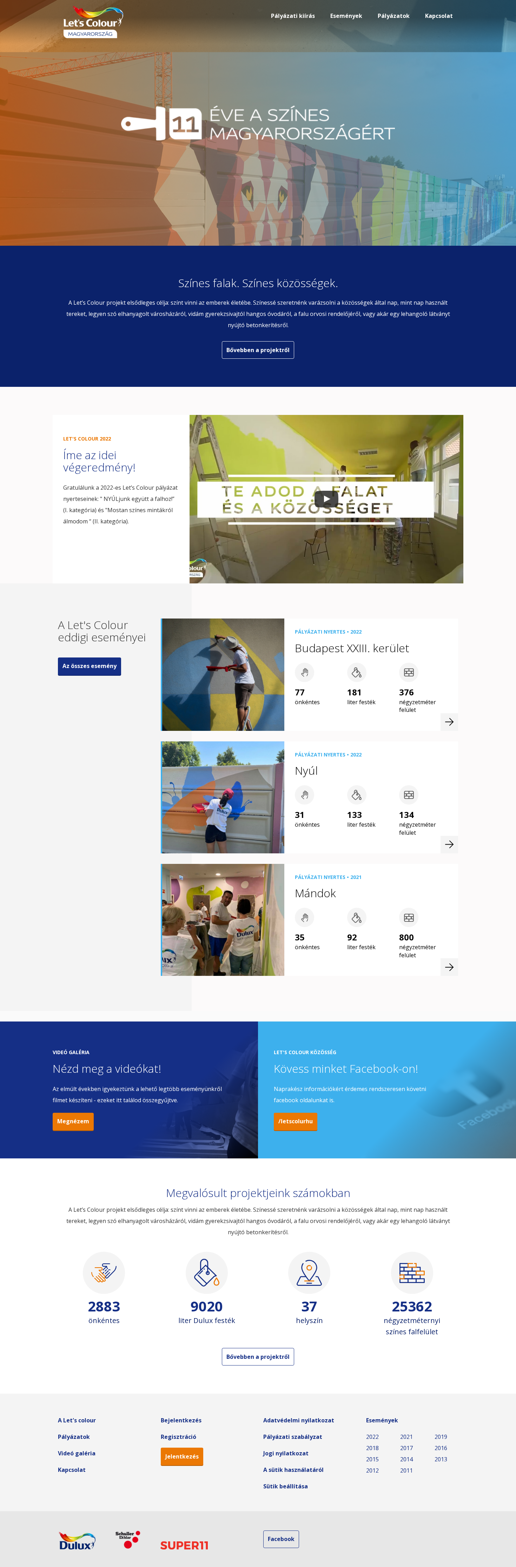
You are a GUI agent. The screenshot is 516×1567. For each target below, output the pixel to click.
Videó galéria (76, 1453)
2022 (372, 1437)
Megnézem (73, 1121)
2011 (406, 1470)
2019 (441, 1437)
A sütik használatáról (293, 1470)
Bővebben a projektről (258, 350)
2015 (372, 1459)
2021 (406, 1437)
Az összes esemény (89, 666)
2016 (441, 1448)
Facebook (281, 1539)
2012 (372, 1470)
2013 (441, 1459)
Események (346, 16)
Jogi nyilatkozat (286, 1453)
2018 (372, 1448)
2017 (406, 1448)
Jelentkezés (182, 1456)
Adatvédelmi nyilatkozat (298, 1420)
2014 (406, 1459)
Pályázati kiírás (293, 16)
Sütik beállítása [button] (285, 1486)
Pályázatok (394, 16)
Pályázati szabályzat (292, 1437)
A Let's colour (77, 1420)
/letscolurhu (295, 1121)
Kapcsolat (439, 16)
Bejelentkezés (181, 1420)
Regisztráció (178, 1437)
